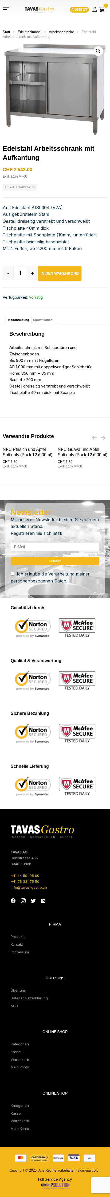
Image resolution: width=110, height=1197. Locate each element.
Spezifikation (43, 320)
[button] (98, 51)
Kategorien (20, 1044)
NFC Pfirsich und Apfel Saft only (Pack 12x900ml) (27, 452)
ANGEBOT (79, 9)
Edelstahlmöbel (29, 32)
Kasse (16, 1052)
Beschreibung (18, 320)
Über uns (18, 990)
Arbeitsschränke (61, 32)
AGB (14, 1006)
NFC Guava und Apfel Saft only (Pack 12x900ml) (82, 452)
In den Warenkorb (60, 273)
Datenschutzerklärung (29, 998)
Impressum (20, 952)
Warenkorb (20, 1059)
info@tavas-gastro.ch (29, 887)
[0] (102, 9)
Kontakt (17, 944)
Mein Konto (20, 1067)
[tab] (19, 320)
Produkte (18, 936)
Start (6, 32)
